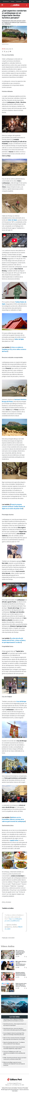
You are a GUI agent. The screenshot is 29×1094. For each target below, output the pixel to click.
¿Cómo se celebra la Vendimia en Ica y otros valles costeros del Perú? (14, 349)
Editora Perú (5, 1088)
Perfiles (12, 1)
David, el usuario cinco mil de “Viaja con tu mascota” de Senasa (21, 985)
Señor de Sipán (12, 220)
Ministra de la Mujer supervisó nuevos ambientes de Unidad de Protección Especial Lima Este (14, 1064)
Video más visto (14, 996)
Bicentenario (6, 1)
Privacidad (25, 1088)
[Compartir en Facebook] (25, 956)
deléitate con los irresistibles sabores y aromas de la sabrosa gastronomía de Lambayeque (13, 819)
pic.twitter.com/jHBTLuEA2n (12, 920)
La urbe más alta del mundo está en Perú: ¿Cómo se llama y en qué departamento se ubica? (14, 640)
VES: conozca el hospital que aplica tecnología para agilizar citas (20, 952)
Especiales (18, 1)
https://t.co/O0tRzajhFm (15, 919)
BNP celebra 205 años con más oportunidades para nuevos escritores (21, 963)
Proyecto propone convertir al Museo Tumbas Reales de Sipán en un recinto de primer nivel (13, 506)
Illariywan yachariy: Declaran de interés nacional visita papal (21, 974)
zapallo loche (14, 840)
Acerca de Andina (13, 1088)
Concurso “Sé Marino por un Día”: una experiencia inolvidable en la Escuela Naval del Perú (14, 1053)
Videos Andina (7, 946)
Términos (20, 1088)
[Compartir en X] (26, 956)
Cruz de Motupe (21, 701)
